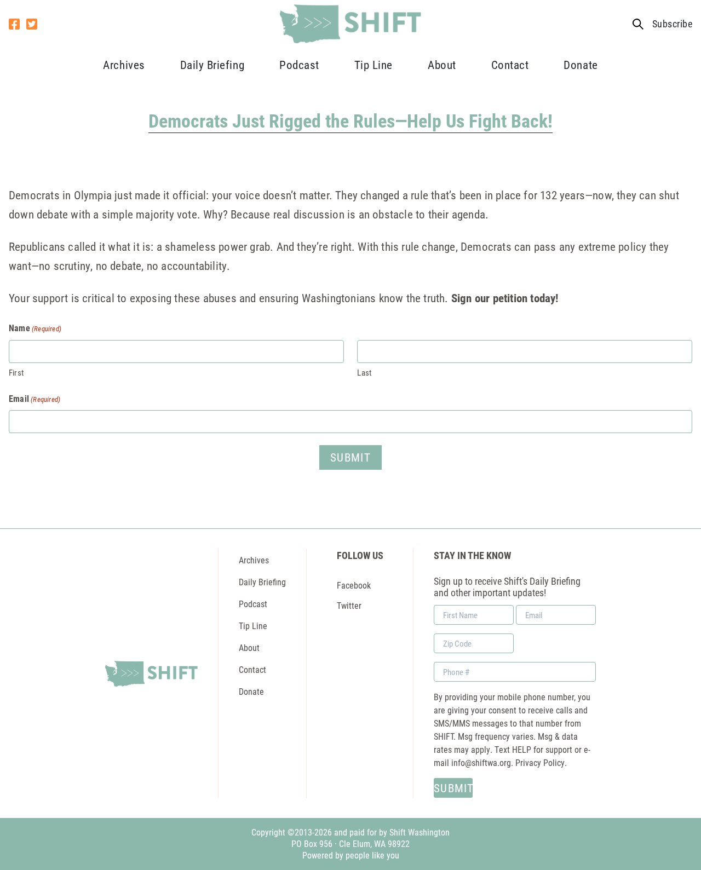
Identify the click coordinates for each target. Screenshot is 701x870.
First (16, 372)
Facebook (354, 585)
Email (34, 398)
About (442, 64)
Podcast (299, 64)
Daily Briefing (212, 64)
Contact (510, 64)
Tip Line (373, 64)
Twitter (349, 605)
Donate (580, 64)
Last (364, 372)
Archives (124, 64)
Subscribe (672, 24)
